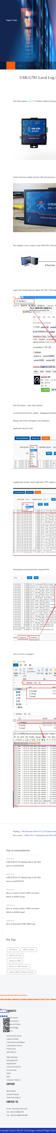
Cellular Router (12, 1018)
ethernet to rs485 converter (18, 966)
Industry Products (14, 1080)
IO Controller (12, 1070)
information (11, 65)
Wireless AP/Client (13, 1024)
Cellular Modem (13, 1039)
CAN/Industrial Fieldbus (16, 1042)
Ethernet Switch (13, 1021)
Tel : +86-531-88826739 (15, 1112)
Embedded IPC (12, 1060)
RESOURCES (11, 1091)
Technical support (20, 65)
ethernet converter (15, 955)
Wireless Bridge (12, 1027)
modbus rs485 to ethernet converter (21, 972)
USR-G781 (31, 101)
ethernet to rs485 (15, 961)
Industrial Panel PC (14, 1067)
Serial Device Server (14, 1036)
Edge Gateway (12, 1057)
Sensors (10, 1031)
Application (30, 65)
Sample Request (13, 1094)
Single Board (11, 1063)
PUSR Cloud (11, 1049)
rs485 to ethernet (29, 950)
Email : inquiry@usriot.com (17, 1108)
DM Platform (11, 1052)
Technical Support (13, 1097)
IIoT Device (13, 950)
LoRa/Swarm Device (14, 1045)
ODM (9, 1073)
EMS (8, 1076)
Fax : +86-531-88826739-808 (17, 1115)
